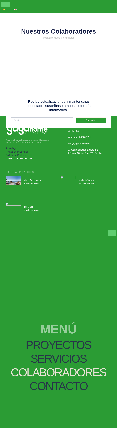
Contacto (58, 386)
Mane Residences (32, 180)
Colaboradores (58, 372)
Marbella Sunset (86, 180)
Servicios (59, 358)
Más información (31, 183)
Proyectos (58, 345)
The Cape (28, 207)
